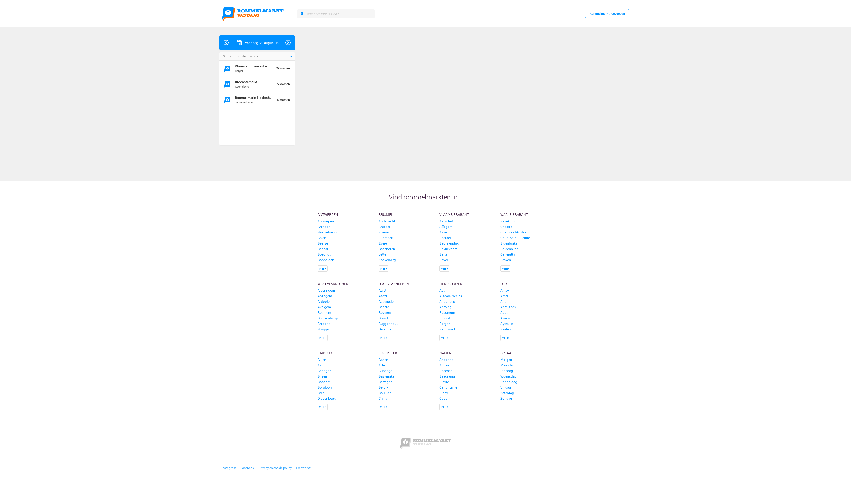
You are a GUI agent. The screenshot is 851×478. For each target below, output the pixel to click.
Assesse (445, 370)
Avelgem (324, 307)
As (320, 365)
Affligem (445, 226)
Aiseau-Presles (450, 296)
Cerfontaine (448, 387)
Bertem (444, 254)
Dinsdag (506, 370)
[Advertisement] (255, 127)
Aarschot (446, 221)
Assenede (386, 301)
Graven (505, 260)
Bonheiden (326, 260)
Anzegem (325, 296)
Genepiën (507, 254)
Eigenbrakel (509, 243)
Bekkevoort (448, 249)
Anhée (444, 365)
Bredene (324, 323)
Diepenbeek (327, 398)
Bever (443, 260)
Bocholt (324, 382)
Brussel (386, 214)
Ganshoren (387, 249)
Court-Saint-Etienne (515, 237)
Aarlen (383, 359)
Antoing (445, 307)
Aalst (382, 290)
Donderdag (508, 382)
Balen (322, 237)
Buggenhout (388, 323)
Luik (503, 283)
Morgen (506, 359)
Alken (322, 359)
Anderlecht (387, 221)
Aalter (383, 296)
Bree (321, 393)
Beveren (385, 312)
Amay (504, 290)
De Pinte (385, 329)
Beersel (445, 237)
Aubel (504, 312)
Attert (383, 365)
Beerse (323, 243)
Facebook (247, 468)
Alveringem (326, 290)
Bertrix (383, 387)
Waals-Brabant (514, 214)
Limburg (325, 353)
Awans (505, 318)
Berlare (384, 307)
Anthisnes (508, 307)
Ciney (443, 393)
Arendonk (325, 226)
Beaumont (447, 312)
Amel (504, 296)
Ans (503, 301)
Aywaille (506, 323)
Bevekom (507, 221)
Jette (382, 254)
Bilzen (322, 376)
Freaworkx (303, 468)
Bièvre (444, 382)
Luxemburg (388, 353)
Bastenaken (387, 376)
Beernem (324, 312)
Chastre (506, 226)
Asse (443, 232)
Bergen (444, 323)
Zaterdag (507, 393)
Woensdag (508, 376)
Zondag (506, 398)
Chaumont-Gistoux (514, 232)
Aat (442, 290)
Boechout (325, 254)
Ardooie (324, 301)
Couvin (444, 398)
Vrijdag (505, 387)
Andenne (446, 359)
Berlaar (323, 249)
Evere (383, 243)
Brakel (383, 318)
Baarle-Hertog (328, 232)
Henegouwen (450, 283)
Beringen (324, 370)
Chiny (383, 398)
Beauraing (447, 376)
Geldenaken (509, 249)
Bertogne (385, 382)
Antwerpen (328, 214)
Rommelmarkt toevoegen (607, 14)
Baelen (505, 329)
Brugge (323, 329)
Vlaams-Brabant (454, 214)
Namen (445, 353)
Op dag (506, 353)
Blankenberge (328, 318)
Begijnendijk (449, 243)
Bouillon (385, 393)
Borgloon (325, 387)
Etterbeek (386, 237)
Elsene (384, 232)
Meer (322, 268)
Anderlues (447, 301)
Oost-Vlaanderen (394, 283)
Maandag (507, 365)
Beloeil (444, 318)
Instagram (229, 468)
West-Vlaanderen (333, 283)
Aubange (385, 370)
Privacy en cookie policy (275, 468)
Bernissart (447, 329)
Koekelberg (387, 260)
